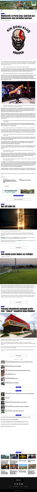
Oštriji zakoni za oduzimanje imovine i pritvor (8, 426)
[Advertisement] (18, 439)
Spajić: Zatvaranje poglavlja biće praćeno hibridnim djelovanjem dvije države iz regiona (14, 421)
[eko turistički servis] (18, 193)
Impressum (21, 486)
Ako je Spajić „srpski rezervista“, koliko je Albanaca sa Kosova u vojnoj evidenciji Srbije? (15, 424)
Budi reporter (26, 486)
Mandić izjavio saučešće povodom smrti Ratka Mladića (9, 419)
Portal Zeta (7, 186)
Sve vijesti (10, 486)
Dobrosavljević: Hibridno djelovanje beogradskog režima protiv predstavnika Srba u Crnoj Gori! (16, 417)
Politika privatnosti (16, 486)
